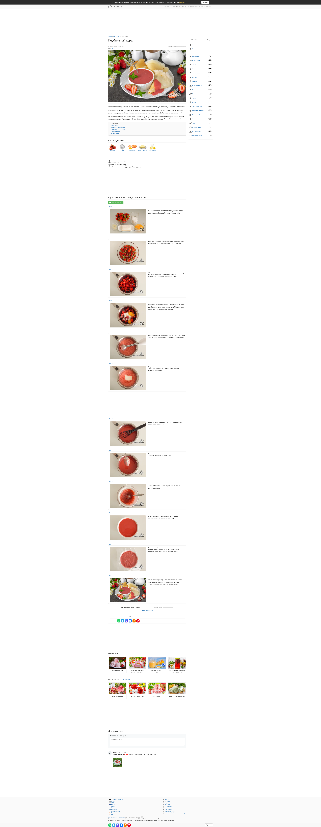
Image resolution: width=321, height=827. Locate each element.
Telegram (113, 801)
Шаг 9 (111, 481)
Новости (173, 6)
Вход (202, 6)
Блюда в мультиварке (201, 110)
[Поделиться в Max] (126, 620)
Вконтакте (114, 809)
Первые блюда (201, 56)
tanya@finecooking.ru (117, 799)
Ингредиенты (185, 6)
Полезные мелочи (201, 135)
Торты (201, 98)
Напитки (201, 77)
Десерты (127, 161)
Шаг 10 (111, 513)
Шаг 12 (111, 575)
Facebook (113, 804)
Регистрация (207, 6)
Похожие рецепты (116, 131)
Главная (110, 36)
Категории (195, 49)
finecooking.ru (117, 6)
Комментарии (115, 133)
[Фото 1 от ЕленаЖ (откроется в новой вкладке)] (117, 762)
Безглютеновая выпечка (201, 94)
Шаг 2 (111, 238)
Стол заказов (195, 45)
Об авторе (167, 6)
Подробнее (182, 2)
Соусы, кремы (116, 36)
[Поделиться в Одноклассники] (134, 620)
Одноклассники (115, 811)
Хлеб (201, 119)
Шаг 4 (111, 300)
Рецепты (178, 6)
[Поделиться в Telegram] (122, 620)
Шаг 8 (111, 450)
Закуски (201, 64)
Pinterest (113, 808)
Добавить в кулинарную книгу (119, 616)
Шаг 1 (111, 206)
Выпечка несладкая (201, 89)
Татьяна (114, 48)
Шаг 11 (111, 544)
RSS (112, 814)
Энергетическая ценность (118, 127)
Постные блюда (201, 131)
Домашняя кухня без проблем (116, 817)
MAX (112, 803)
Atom (112, 813)
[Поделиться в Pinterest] (138, 620)
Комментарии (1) (148, 610)
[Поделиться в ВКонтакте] (130, 620)
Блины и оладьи (201, 127)
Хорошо (205, 2)
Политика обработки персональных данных (177, 813)
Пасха (201, 102)
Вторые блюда (201, 60)
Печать (133, 616)
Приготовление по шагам (118, 129)
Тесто (201, 123)
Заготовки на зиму (201, 106)
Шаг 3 (111, 269)
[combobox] (198, 39)
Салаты (201, 69)
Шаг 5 (111, 332)
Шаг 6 (111, 363)
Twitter (113, 806)
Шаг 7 (111, 419)
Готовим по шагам (116, 203)
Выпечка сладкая (201, 85)
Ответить (115, 757)
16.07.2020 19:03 (122, 752)
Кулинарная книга (195, 6)
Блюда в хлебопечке (201, 115)
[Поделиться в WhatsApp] (118, 620)
